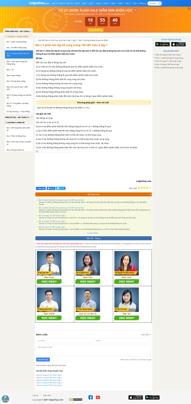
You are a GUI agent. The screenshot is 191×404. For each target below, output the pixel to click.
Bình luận (41, 188)
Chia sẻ (52, 188)
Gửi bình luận (43, 359)
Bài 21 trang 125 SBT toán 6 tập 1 (52, 221)
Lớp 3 (120, 3)
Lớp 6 (98, 3)
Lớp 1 (135, 3)
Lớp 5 (106, 3)
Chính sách (47, 395)
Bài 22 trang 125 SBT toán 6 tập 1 (52, 215)
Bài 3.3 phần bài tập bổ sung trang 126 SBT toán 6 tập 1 (61, 208)
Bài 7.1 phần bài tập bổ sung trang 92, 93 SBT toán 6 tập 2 (171, 58)
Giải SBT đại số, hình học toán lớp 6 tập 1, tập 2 (57, 40)
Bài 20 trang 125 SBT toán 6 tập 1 (52, 227)
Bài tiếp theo (93, 194)
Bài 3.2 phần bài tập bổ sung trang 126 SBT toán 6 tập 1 (61, 200)
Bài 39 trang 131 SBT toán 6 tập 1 (169, 61)
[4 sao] (147, 187)
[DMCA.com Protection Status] (75, 400)
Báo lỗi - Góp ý (93, 238)
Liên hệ (35, 395)
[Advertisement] (171, 104)
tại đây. (86, 107)
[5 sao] (149, 187)
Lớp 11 (62, 3)
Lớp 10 (69, 3)
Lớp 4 (113, 3)
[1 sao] (139, 187)
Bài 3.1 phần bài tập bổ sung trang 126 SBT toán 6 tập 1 (71, 45)
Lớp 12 (55, 3)
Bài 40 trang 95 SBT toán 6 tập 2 (49, 380)
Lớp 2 (128, 3)
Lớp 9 (76, 3)
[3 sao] (144, 187)
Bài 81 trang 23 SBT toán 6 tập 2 (49, 377)
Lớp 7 (91, 3)
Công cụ (142, 3)
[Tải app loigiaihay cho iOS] (178, 44)
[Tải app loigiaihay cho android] (162, 44)
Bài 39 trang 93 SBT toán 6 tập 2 (49, 375)
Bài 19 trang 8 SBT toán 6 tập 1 (168, 64)
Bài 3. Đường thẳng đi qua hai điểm (93, 40)
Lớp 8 (84, 3)
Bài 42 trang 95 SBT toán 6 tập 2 (49, 385)
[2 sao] (141, 187)
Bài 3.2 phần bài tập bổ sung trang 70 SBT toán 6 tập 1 (171, 67)
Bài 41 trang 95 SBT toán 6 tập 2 (49, 383)
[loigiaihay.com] (39, 4)
